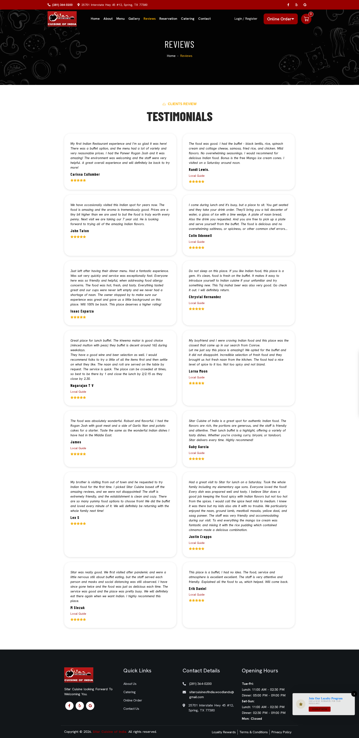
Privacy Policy (281, 732)
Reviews (150, 18)
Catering (187, 18)
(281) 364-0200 (62, 5)
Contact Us (131, 708)
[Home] (62, 18)
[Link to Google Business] (305, 5)
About (108, 18)
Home (95, 18)
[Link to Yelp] (297, 5)
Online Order (279, 19)
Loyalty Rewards (224, 732)
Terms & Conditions (253, 732)
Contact (204, 18)
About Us (129, 684)
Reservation (168, 18)
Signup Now (319, 709)
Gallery (134, 18)
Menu (120, 18)
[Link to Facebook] (288, 5)
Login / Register (245, 18)
